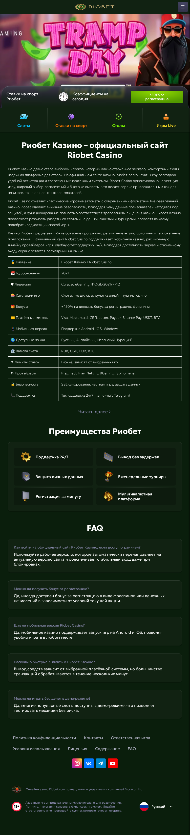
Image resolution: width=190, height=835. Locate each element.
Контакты (93, 737)
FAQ (132, 748)
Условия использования (36, 748)
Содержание (107, 748)
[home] (94, 7)
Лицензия (77, 748)
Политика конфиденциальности (44, 737)
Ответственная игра (130, 737)
